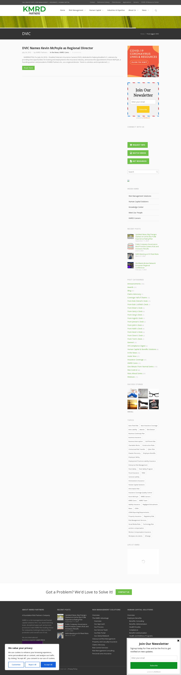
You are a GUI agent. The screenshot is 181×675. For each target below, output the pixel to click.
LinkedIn (144, 133)
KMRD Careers (135, 218)
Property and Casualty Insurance (104, 642)
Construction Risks (148, 445)
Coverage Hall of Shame (137, 297)
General (130, 342)
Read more (28, 68)
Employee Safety (134, 457)
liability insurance (134, 504)
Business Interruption (136, 441)
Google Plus (139, 133)
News (130, 508)
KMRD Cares (64, 52)
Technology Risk (148, 524)
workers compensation (136, 528)
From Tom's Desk (134, 339)
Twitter (134, 133)
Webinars (131, 377)
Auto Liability (133, 429)
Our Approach (99, 624)
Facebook (129, 133)
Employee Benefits (149, 453)
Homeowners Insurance (136, 481)
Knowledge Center (136, 207)
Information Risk (134, 489)
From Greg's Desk (134, 315)
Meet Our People (135, 212)
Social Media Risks (134, 524)
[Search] (156, 10)
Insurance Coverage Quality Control (140, 492)
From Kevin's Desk (134, 332)
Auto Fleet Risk (133, 425)
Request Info (139, 145)
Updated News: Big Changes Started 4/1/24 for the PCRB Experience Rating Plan (146, 236)
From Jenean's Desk (135, 321)
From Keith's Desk (134, 328)
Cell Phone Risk (150, 441)
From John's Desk (134, 325)
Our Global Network (101, 636)
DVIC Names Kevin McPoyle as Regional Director (57, 48)
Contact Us (123, 592)
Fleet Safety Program (146, 469)
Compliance (133, 630)
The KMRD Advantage (100, 618)
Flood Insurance (134, 473)
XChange (148, 536)
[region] (32, 657)
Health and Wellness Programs (141, 636)
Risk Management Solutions (140, 196)
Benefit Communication (138, 633)
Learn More (40, 640)
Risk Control (132, 370)
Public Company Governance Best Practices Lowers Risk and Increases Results (147, 246)
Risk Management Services (137, 520)
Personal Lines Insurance (102, 653)
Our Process (99, 627)
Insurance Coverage (135, 359)
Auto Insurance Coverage (149, 425)
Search (157, 171)
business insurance (135, 437)
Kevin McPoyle (133, 496)
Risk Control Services (100, 648)
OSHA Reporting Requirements (139, 512)
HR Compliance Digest (136, 346)
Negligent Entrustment (150, 504)
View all (130, 412)
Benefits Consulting (136, 621)
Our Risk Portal (99, 633)
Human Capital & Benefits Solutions (141, 349)
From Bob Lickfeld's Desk (137, 304)
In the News (54, 52)
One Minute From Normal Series (140, 366)
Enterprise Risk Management (138, 465)
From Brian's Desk (134, 308)
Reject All (32, 664)
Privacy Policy (72, 669)
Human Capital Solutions (138, 201)
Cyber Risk (151, 449)
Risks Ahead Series (134, 373)
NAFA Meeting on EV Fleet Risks (147, 254)
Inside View (131, 356)
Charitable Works (134, 445)
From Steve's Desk (135, 335)
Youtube (149, 133)
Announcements (134, 284)
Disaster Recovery (134, 453)
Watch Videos (139, 153)
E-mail (153, 133)
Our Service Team (101, 630)
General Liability (134, 477)
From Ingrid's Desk (135, 318)
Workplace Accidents (135, 536)
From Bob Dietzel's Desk (137, 301)
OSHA (136, 508)
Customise (16, 664)
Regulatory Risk (149, 516)
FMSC (143, 473)
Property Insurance (135, 516)
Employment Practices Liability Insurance (142, 461)
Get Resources (140, 161)
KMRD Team (143, 500)
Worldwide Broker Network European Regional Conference (145, 265)
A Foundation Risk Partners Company (36, 615)
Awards (130, 287)
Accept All (48, 664)
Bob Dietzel (151, 429)
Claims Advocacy (134, 294)
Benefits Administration (138, 624)
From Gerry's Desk (134, 311)
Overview (96, 615)
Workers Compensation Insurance (140, 532)
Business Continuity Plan (137, 433)
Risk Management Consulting (103, 650)
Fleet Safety (132, 469)
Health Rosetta (134, 627)
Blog (129, 290)
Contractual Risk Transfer (137, 449)
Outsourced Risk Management (103, 639)
